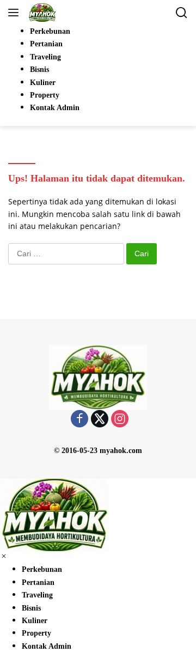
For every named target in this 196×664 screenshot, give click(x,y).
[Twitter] (99, 419)
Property (36, 633)
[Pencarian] (181, 13)
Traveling (37, 595)
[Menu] (15, 12)
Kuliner (34, 621)
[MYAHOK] (41, 12)
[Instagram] (119, 419)
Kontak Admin (46, 646)
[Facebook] (79, 419)
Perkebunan (42, 569)
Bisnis (31, 608)
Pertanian (38, 582)
